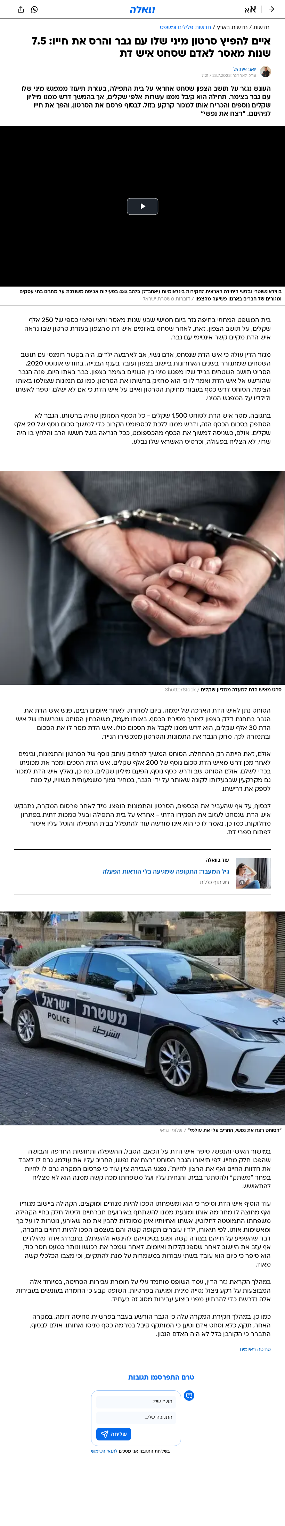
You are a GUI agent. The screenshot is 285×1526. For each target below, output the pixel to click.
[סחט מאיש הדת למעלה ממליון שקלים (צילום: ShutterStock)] (142, 584)
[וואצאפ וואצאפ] (34, 9)
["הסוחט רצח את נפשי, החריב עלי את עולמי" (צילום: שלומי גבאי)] (142, 1024)
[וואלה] (142, 9)
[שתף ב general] (21, 9)
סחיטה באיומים (255, 1350)
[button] (250, 9)
